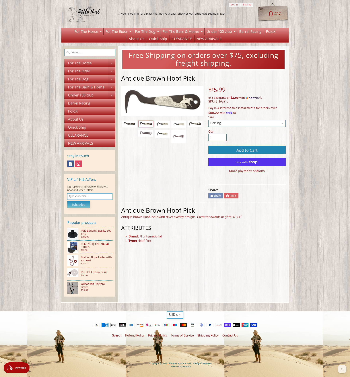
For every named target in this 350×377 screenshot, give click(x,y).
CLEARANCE (182, 38)
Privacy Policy (157, 335)
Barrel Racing (250, 31)
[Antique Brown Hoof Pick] (129, 124)
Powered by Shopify (181, 367)
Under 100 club (221, 32)
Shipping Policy (208, 335)
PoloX (271, 31)
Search (117, 335)
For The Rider (118, 32)
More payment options (247, 171)
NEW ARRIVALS (208, 38)
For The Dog (147, 32)
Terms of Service (182, 335)
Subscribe (78, 205)
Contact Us (230, 335)
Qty (210, 132)
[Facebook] (70, 164)
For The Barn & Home (183, 32)
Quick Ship (158, 38)
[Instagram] (78, 164)
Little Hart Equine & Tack (180, 364)
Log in (234, 5)
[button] (247, 98)
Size (211, 117)
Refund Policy (135, 335)
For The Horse (88, 32)
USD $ (173, 315)
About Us (136, 38)
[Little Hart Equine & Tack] (88, 14)
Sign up (247, 5)
